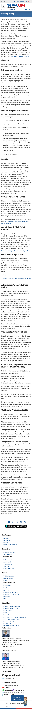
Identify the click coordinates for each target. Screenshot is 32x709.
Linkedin (21, 522)
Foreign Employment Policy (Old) (12, 608)
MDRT (5, 580)
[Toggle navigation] (3, 6)
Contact (5, 542)
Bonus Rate (6, 596)
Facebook (4, 522)
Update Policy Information (11, 594)
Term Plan (6, 566)
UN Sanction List (8, 623)
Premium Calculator (9, 552)
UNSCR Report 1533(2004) (11, 619)
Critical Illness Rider (9, 568)
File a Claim (6, 590)
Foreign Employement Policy (11, 606)
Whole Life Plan (7, 564)
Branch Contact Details (10, 545)
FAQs (4, 599)
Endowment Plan (8, 560)
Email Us (28, 9)
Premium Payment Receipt (11, 592)
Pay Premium (7, 588)
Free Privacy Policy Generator (20, 56)
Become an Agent (8, 578)
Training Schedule (8, 576)
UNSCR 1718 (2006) (9, 621)
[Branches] (1, 1)
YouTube (9, 522)
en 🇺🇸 (28, 1)
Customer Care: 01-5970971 (8, 9)
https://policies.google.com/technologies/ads (15, 251)
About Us (6, 538)
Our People (6, 540)
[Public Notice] (4, 1)
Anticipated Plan (8, 562)
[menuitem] (4, 522)
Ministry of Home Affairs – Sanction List (15, 617)
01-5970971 (17, 698)
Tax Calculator (7, 554)
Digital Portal (7, 586)
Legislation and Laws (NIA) (11, 626)
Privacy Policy (7, 615)
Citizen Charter (7, 610)
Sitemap (5, 613)
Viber (25, 522)
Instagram (17, 522)
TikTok (13, 522)
